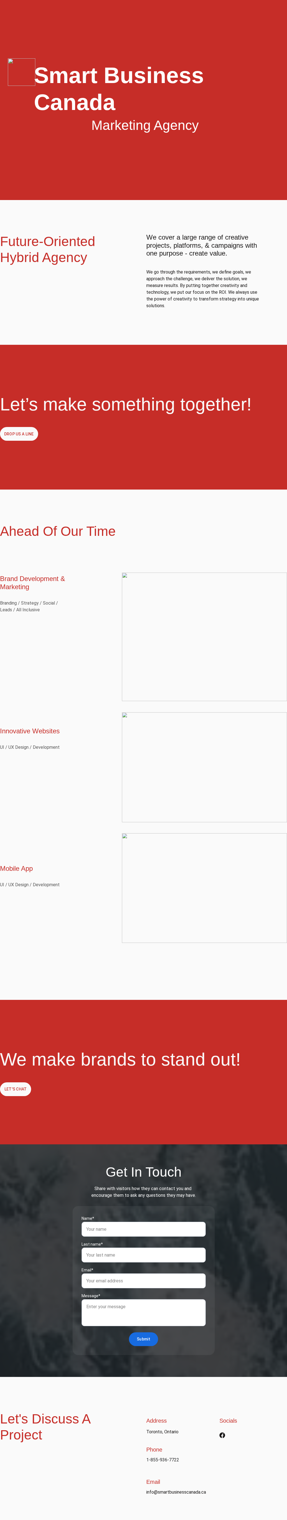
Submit (143, 1339)
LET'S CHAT (15, 1089)
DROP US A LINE (19, 434)
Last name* (92, 1244)
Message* (91, 1296)
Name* (88, 1218)
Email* (87, 1270)
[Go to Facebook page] (222, 1435)
